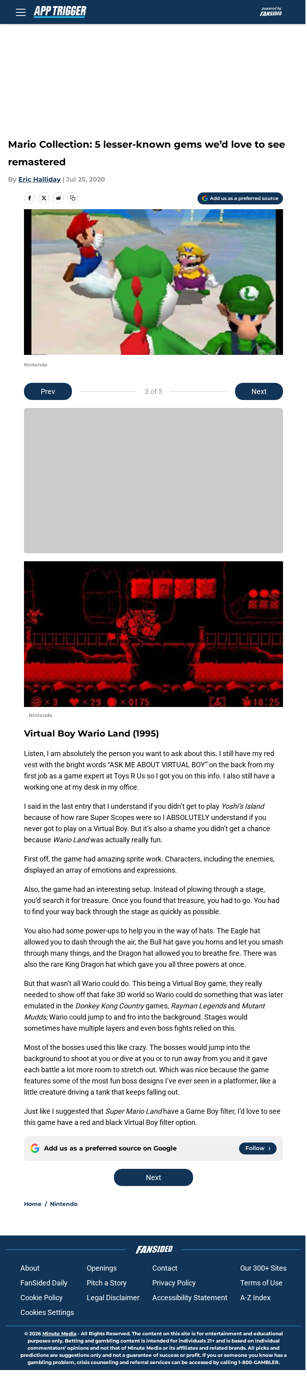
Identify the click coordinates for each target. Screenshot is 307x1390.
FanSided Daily (44, 1283)
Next (259, 391)
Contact (164, 1268)
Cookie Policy (41, 1297)
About (30, 1268)
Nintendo (64, 1204)
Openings (102, 1268)
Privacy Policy (174, 1283)
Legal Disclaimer (113, 1297)
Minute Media (59, 1334)
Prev (48, 391)
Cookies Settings (47, 1312)
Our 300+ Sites (263, 1268)
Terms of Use (261, 1283)
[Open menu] (21, 12)
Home (33, 1204)
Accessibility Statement (189, 1297)
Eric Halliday (39, 179)
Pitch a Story (107, 1283)
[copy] (72, 198)
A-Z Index (255, 1297)
